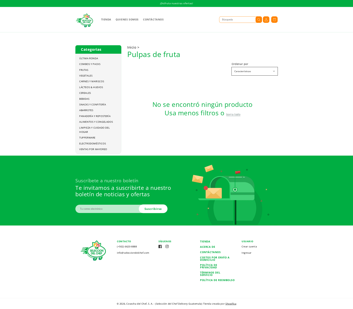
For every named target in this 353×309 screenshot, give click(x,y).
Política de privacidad (208, 266)
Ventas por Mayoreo (93, 149)
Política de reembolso (217, 280)
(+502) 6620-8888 (127, 246)
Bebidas (84, 98)
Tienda (205, 241)
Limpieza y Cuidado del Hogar (94, 130)
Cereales (85, 93)
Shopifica (230, 303)
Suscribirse (153, 208)
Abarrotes (86, 110)
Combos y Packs (89, 64)
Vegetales (85, 75)
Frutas (83, 70)
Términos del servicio (210, 273)
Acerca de (207, 247)
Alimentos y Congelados (96, 121)
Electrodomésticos (92, 143)
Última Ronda (88, 58)
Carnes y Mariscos (91, 81)
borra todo (233, 114)
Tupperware (87, 137)
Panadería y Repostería (94, 116)
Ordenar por (240, 64)
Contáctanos (210, 252)
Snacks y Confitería (92, 104)
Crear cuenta (249, 246)
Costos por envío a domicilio (215, 258)
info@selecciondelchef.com (133, 252)
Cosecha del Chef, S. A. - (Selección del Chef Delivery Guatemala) (164, 303)
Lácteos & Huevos (91, 87)
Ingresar (247, 252)
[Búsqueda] (259, 19)
